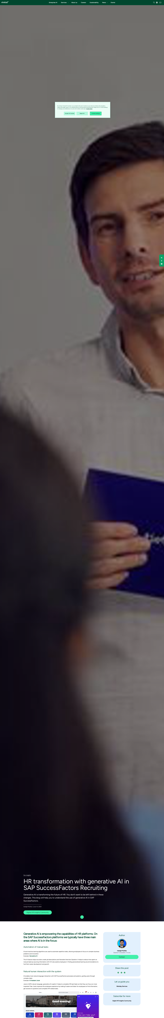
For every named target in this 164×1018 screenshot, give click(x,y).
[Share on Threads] (121, 973)
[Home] (4, 2)
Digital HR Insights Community (121, 1001)
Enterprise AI (53, 2)
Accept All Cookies (69, 113)
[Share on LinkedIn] (118, 973)
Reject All (82, 113)
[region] (82, 110)
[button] (64, 2)
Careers (83, 2)
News (104, 2)
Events (113, 2)
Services (64, 2)
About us (74, 2)
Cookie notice (89, 108)
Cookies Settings (96, 113)
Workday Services (122, 986)
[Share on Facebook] (125, 973)
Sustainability (94, 2)
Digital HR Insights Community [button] (38, 912)
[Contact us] (160, 2)
